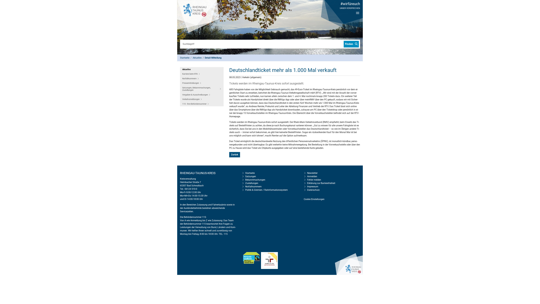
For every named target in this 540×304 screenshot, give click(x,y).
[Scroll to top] (533, 283)
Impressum (312, 186)
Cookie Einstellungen (314, 199)
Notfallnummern (253, 186)
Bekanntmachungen (255, 179)
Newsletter (312, 173)
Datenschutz (313, 190)
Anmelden (312, 176)
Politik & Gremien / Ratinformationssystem (266, 190)
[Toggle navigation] (357, 15)
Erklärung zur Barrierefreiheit (321, 183)
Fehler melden (314, 179)
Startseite (250, 173)
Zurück (234, 154)
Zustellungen (251, 183)
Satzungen (250, 176)
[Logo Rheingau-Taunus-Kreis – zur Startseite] (198, 17)
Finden (349, 44)
